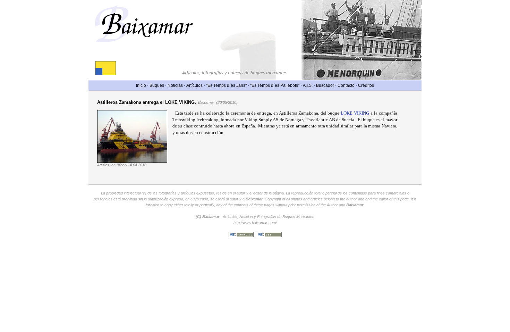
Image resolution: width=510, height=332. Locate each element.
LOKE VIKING (355, 113)
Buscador (325, 85)
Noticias (175, 85)
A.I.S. (308, 85)
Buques (157, 85)
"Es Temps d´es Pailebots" (274, 85)
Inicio (141, 85)
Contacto (346, 85)
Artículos (194, 85)
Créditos (366, 85)
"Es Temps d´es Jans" (226, 85)
